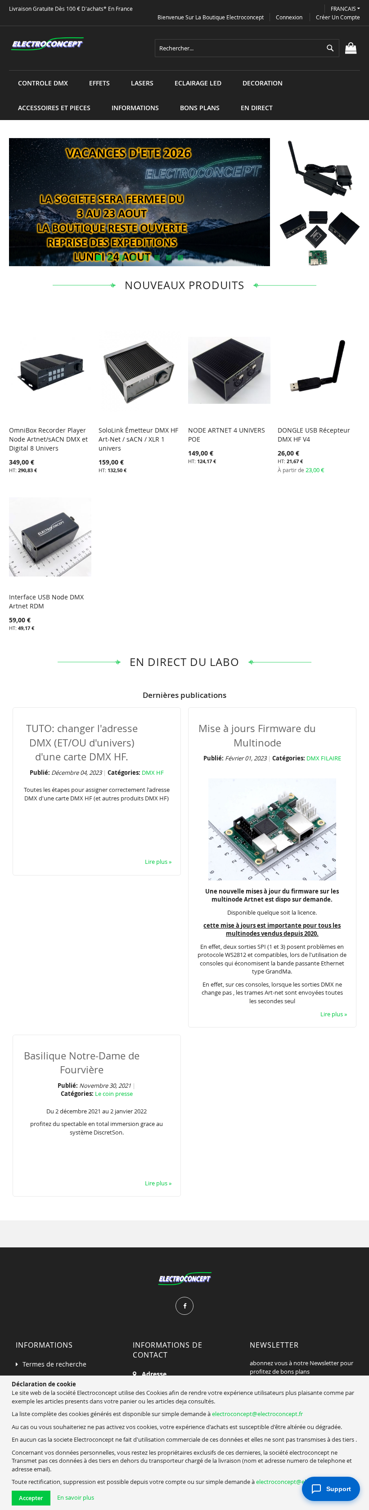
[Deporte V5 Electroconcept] (319, 168)
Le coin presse (114, 1094)
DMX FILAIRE (323, 758)
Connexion (289, 17)
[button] (345, 8)
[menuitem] (43, 83)
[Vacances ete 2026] (139, 202)
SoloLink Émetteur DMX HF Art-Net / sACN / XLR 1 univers (138, 439)
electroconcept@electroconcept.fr (257, 1414)
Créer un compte (338, 17)
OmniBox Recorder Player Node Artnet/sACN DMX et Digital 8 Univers (48, 439)
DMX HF (153, 772)
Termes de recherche (54, 1364)
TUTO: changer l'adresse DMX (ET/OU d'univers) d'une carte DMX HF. (82, 742)
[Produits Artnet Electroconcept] (319, 238)
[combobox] (247, 48)
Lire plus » (158, 862)
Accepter (31, 1498)
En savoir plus (75, 1497)
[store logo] (47, 44)
